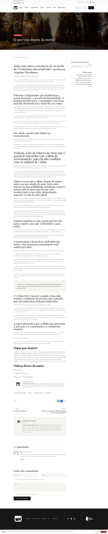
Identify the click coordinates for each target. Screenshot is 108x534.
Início (14, 57)
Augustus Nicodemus (19, 76)
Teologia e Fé (18, 35)
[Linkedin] (90, 2)
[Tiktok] (93, 2)
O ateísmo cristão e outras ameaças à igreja (23, 377)
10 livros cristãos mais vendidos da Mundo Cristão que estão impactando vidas (83, 84)
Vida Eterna (48, 392)
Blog (17, 57)
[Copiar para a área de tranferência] (64, 401)
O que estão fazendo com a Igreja (21, 373)
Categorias (90, 64)
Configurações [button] (97, 531)
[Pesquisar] (91, 7)
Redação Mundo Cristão (29, 421)
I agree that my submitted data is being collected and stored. (27, 494)
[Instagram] (87, 2)
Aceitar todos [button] (103, 531)
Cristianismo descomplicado (32, 76)
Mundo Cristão (38, 392)
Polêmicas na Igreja (18, 369)
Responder (22, 459)
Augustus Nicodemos (20, 392)
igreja (30, 392)
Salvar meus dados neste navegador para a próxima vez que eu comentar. (30, 479)
